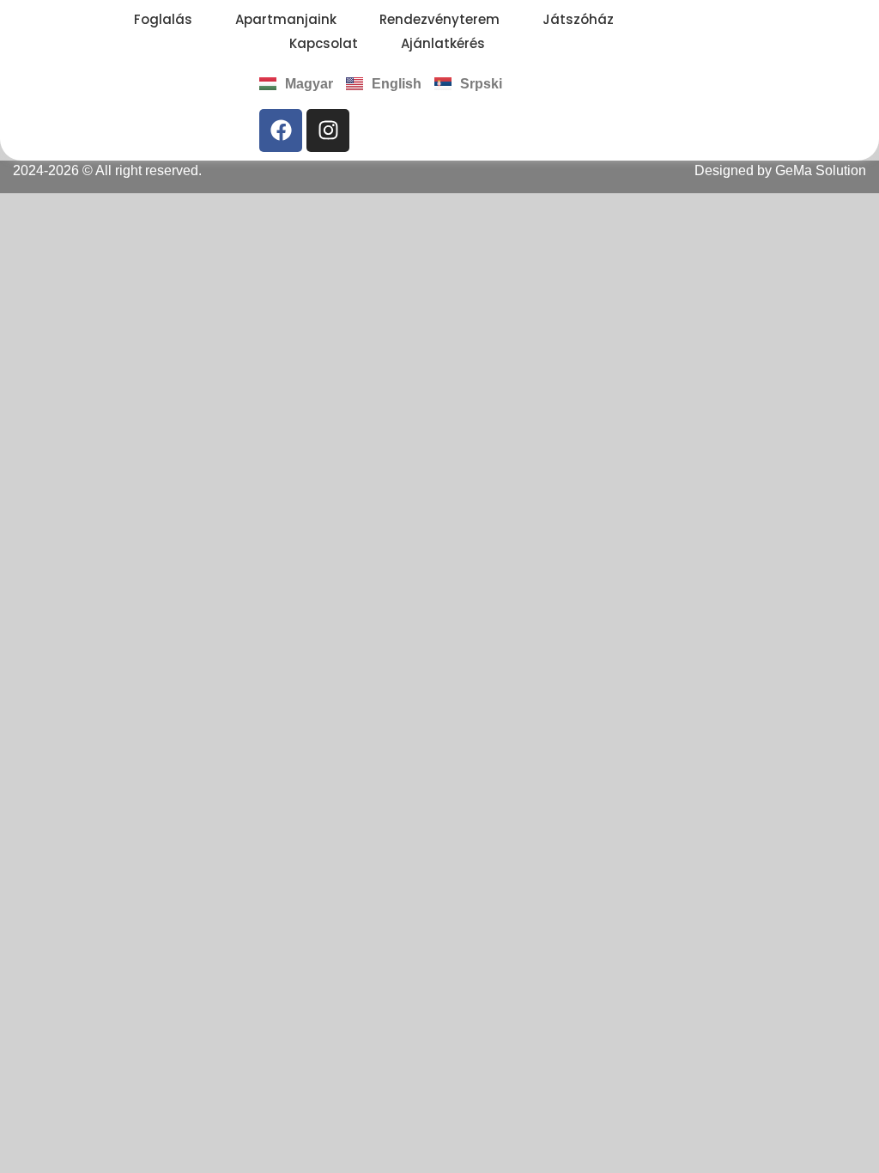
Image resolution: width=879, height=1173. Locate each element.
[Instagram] (327, 130)
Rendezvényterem (439, 19)
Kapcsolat (323, 43)
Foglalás (163, 19)
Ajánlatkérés (443, 43)
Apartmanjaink (285, 19)
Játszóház (578, 19)
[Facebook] (280, 130)
